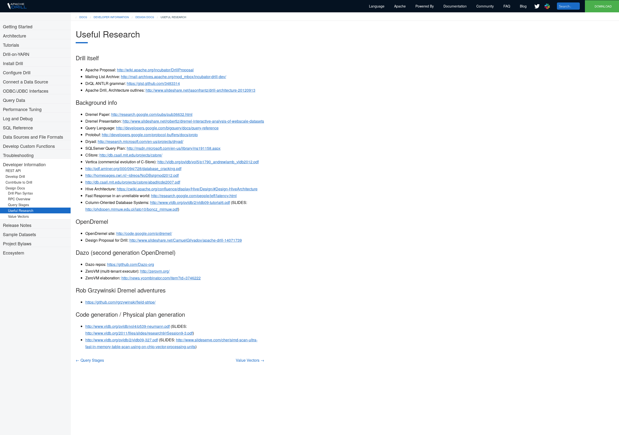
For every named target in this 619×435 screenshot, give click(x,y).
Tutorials (11, 45)
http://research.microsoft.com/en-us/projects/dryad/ (140, 141)
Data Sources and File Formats (33, 137)
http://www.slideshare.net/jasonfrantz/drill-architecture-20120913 (200, 90)
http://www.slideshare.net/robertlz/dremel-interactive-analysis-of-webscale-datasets (193, 121)
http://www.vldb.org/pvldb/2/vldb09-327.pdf (121, 340)
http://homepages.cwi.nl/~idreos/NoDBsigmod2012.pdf (132, 175)
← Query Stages (90, 360)
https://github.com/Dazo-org (130, 264)
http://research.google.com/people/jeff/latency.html (194, 195)
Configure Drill (16, 72)
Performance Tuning (22, 109)
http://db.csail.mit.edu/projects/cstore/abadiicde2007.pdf (132, 182)
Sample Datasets (19, 234)
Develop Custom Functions (29, 146)
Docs (83, 17)
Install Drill (13, 63)
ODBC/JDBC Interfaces (25, 91)
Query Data (14, 100)
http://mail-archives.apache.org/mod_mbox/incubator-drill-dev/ (173, 76)
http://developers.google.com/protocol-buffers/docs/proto (150, 134)
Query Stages (20, 204)
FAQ (506, 6)
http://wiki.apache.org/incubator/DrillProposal (155, 70)
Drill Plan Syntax (22, 193)
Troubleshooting (18, 155)
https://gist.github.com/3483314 (153, 83)
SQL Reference (18, 127)
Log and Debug (18, 118)
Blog (523, 6)
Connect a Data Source (25, 81)
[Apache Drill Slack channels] (547, 6)
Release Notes (17, 225)
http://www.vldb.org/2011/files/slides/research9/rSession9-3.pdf (139, 333)
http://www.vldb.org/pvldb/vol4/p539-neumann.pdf (127, 326)
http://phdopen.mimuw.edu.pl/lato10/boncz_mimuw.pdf (131, 209)
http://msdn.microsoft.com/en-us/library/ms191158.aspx (174, 148)
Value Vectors (20, 216)
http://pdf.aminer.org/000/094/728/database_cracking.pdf (133, 168)
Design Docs (16, 188)
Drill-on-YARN (16, 54)
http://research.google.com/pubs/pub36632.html (151, 114)
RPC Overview (20, 198)
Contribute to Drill (20, 182)
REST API (14, 170)
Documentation (455, 6)
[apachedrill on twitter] (537, 6)
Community (485, 6)
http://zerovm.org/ (154, 271)
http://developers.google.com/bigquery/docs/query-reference (167, 128)
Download (603, 6)
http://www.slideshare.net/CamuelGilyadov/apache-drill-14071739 (185, 240)
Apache (400, 6)
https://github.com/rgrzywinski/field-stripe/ (120, 302)
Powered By (424, 6)
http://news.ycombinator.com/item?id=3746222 (161, 278)
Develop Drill (16, 176)
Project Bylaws (17, 243)
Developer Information (24, 164)
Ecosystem (13, 252)
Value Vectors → (250, 360)
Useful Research (22, 210)
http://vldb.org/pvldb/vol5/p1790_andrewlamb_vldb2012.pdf (208, 162)
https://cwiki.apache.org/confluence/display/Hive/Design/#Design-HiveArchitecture (187, 189)
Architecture (14, 35)
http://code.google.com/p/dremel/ (144, 233)
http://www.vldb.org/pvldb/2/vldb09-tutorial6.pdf (190, 202)
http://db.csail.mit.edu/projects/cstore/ (130, 155)
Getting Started (17, 26)
